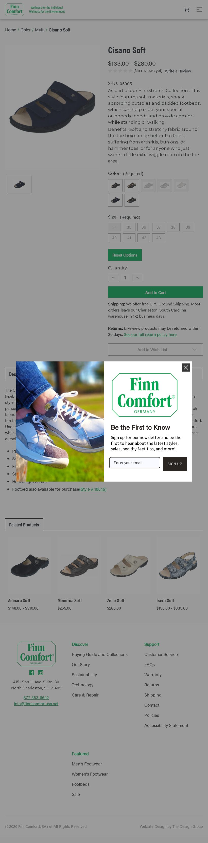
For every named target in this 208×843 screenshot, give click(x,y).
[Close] (186, 367)
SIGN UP (175, 463)
